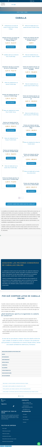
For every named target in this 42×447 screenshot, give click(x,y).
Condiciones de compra (6, 436)
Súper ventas (5, 362)
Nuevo (3, 354)
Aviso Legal (4, 428)
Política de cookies (5, 433)
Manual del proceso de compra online (9, 438)
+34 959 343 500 (26, 405)
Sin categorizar (6, 375)
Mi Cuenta (25, 414)
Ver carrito (2, 446)
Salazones (4, 367)
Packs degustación (6, 373)
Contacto (24, 422)
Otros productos (6, 370)
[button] (38, 443)
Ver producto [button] (31, 46)
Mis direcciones (26, 419)
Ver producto (10, 46)
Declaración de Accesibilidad (7, 441)
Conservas (4, 365)
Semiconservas (5, 359)
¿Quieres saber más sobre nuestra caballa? (21, 204)
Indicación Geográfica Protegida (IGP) (11, 351)
